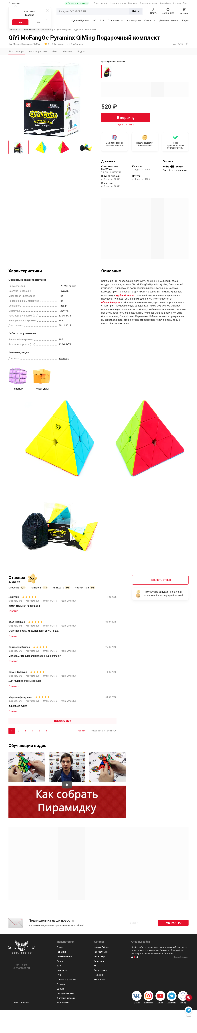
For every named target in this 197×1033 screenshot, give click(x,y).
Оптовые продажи (66, 998)
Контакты (132, 3)
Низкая (63, 305)
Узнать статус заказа (78, 3)
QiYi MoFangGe (67, 286)
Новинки (98, 975)
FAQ (59, 975)
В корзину (126, 118)
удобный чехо (124, 295)
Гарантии (61, 952)
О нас (96, 3)
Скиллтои (149, 20)
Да (20, 22)
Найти (135, 11)
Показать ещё (62, 720)
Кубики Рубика (80, 20)
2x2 (94, 20)
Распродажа (100, 970)
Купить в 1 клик (126, 124)
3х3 (102, 20)
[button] (132, 957)
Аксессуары (134, 20)
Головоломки (115, 20)
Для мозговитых (168, 20)
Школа (60, 989)
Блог (59, 965)
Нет (39, 22)
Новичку (64, 358)
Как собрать (165, 3)
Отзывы (177, 3)
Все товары (100, 979)
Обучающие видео (27, 745)
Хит (96, 965)
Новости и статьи (118, 3)
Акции (104, 3)
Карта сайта (63, 1002)
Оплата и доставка (148, 3)
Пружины (64, 291)
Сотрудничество (65, 993)
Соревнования (64, 956)
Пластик (63, 310)
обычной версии (110, 302)
